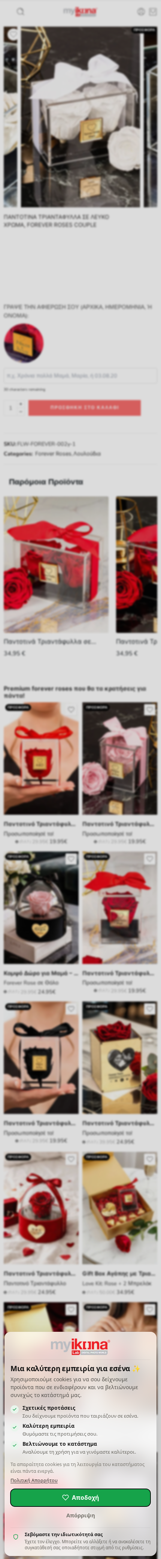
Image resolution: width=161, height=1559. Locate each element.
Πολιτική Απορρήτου (34, 1480)
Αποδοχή (85, 1497)
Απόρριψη (80, 1515)
